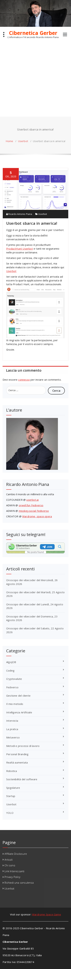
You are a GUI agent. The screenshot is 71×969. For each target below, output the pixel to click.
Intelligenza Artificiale (19, 712)
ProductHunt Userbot (19, 248)
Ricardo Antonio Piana (20, 214)
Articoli (8, 859)
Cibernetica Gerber (33, 33)
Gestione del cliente (18, 695)
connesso (24, 379)
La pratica (12, 729)
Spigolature (13, 787)
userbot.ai (32, 499)
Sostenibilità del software (21, 779)
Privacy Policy (12, 877)
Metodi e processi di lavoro (22, 746)
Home (9, 141)
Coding (10, 670)
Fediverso (12, 687)
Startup (10, 796)
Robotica (11, 771)
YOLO (9, 812)
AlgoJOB (11, 662)
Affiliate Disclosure (15, 853)
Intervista (12, 720)
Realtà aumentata (17, 762)
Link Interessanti (14, 871)
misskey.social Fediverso (34, 511)
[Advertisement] (35, 79)
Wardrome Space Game (46, 914)
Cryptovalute (14, 679)
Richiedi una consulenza (19, 882)
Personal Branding (17, 754)
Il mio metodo (14, 704)
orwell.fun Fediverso (31, 505)
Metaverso (13, 737)
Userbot (23, 141)
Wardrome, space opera (37, 516)
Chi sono (9, 865)
